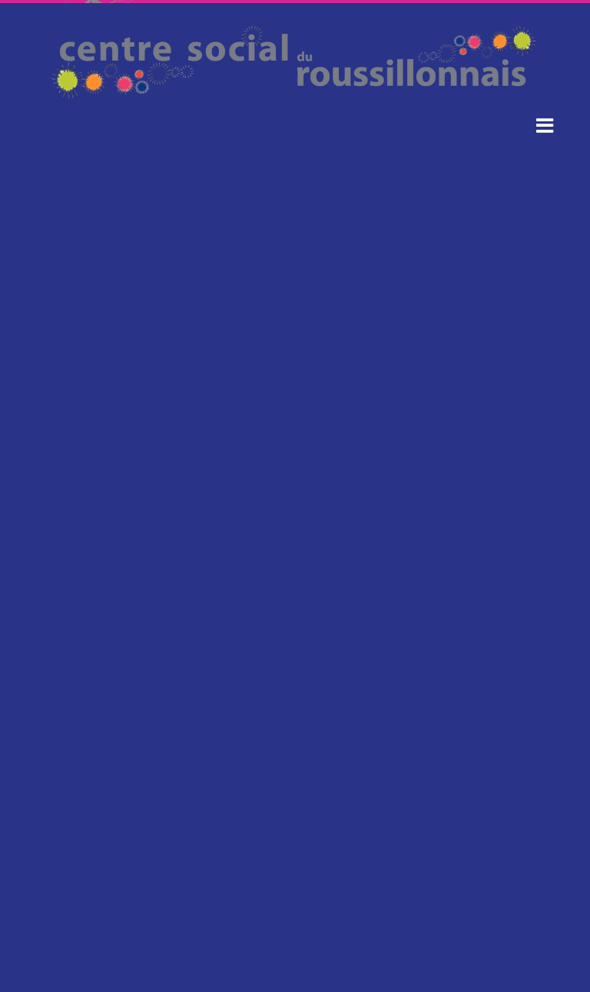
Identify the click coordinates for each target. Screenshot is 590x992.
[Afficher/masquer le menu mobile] (546, 125)
